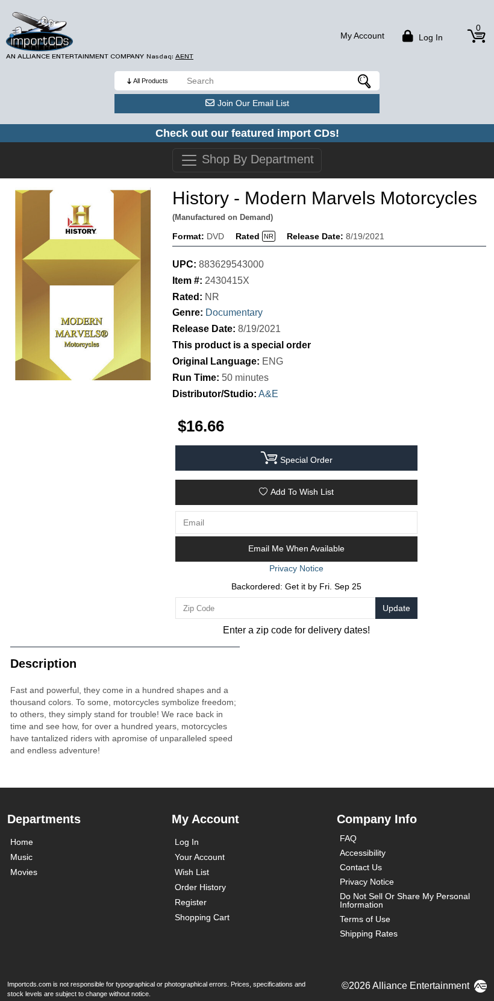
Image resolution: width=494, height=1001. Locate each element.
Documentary (234, 312)
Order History (200, 887)
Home (21, 842)
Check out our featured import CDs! (247, 133)
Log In (187, 842)
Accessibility (363, 853)
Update (396, 608)
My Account (362, 35)
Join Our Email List (253, 103)
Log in (429, 37)
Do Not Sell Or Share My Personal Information (405, 900)
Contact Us (361, 867)
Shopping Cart (202, 917)
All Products (150, 80)
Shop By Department (256, 159)
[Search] (364, 80)
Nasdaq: (169, 56)
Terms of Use (365, 919)
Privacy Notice (367, 881)
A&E (268, 394)
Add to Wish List (302, 492)
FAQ (348, 838)
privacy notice (296, 568)
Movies (23, 872)
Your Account (200, 857)
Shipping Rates (369, 933)
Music (21, 857)
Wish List (192, 872)
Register (191, 902)
